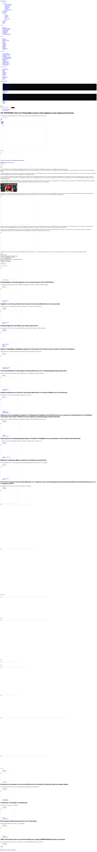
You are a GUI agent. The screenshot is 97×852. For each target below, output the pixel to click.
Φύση (3, 346)
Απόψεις (4, 20)
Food (4, 41)
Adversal (13, 849)
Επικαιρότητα (5, 10)
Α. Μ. (1, 166)
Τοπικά (4, 3)
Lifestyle (4, 43)
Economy (5, 39)
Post (4, 79)
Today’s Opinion (6, 53)
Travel (4, 49)
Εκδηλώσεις (7, 6)
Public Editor (5, 64)
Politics (4, 45)
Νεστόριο (6, 8)
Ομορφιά (6, 15)
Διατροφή (6, 16)
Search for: (2, 106)
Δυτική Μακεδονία (8, 9)
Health (4, 42)
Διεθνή (4, 22)
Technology (5, 48)
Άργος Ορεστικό (8, 5)
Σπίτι (6, 19)
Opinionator (5, 59)
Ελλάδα (4, 457)
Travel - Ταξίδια (5, 799)
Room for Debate (6, 63)
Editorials (5, 56)
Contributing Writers (7, 57)
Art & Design (5, 69)
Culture (4, 73)
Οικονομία (5, 92)
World (4, 70)
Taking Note (5, 62)
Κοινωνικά (4, 390)
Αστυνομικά (7, 7)
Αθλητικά (4, 817)
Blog (4, 71)
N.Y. (3, 75)
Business (4, 72)
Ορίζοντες (4, 329)
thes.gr (4, 263)
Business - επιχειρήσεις (6, 109)
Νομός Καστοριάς (8, 4)
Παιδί (6, 17)
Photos (4, 78)
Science (4, 46)
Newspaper (5, 76)
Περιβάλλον (5, 345)
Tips (6, 14)
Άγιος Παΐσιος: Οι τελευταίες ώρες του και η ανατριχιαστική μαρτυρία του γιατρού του (12, 160)
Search (13, 107)
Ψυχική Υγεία (7, 18)
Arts (3, 38)
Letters (4, 60)
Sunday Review (6, 61)
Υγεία (4, 13)
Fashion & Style (6, 40)
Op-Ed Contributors (7, 58)
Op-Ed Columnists (6, 54)
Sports (4, 47)
